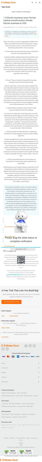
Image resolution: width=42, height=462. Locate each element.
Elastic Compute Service (8, 393)
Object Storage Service (8, 395)
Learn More (4, 337)
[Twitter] (34, 345)
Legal (28, 438)
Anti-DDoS (24, 393)
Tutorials (14, 417)
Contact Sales (14, 316)
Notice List (34, 438)
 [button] (8, 249)
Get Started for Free (11, 302)
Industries (24, 414)
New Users (29, 406)
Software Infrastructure (8, 406)
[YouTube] (3, 349)
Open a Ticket (5, 328)
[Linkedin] (30, 345)
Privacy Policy (21, 438)
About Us (12, 438)
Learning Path (21, 406)
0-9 (12, 427)
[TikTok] (7, 349)
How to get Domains (28, 403)
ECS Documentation (15, 403)
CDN (18, 393)
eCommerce (19, 395)
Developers (32, 414)
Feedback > (21, 265)
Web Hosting (28, 395)
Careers (6, 438)
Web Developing (6, 417)
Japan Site (4, 403)
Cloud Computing (15, 414)
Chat (2, 316)
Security (35, 395)
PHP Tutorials (22, 417)
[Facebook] (26, 345)
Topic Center (5, 414)
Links (20, 440)
